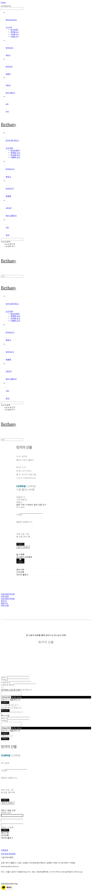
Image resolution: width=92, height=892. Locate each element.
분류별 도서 (15, 32)
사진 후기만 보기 (11, 705)
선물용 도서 (15, 36)
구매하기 (5, 739)
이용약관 (4, 850)
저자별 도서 (15, 34)
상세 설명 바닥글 (8, 599)
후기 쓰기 (5, 710)
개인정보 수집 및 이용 (10, 690)
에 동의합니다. (16, 690)
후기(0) (4, 601)
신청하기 (5, 830)
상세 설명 (5, 596)
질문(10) (4, 603)
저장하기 (5, 702)
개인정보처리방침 (8, 854)
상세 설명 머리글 (8, 594)
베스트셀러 (14, 29)
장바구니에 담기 (7, 803)
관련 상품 (5, 605)
